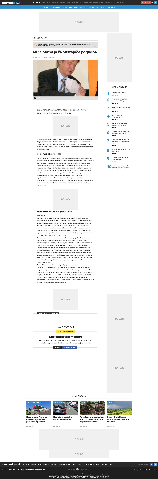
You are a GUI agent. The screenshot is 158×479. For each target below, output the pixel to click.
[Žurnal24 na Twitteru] (155, 464)
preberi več (65, 331)
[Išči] (152, 2)
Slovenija (42, 38)
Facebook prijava (70, 347)
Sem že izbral (93, 46)
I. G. (39, 57)
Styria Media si (152, 470)
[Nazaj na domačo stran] (35, 38)
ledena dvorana (53, 313)
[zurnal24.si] (11, 2)
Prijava (57, 347)
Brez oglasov (146, 2)
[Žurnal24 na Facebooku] (151, 464)
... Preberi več (103, 477)
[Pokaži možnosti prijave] (155, 2)
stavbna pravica (42, 313)
